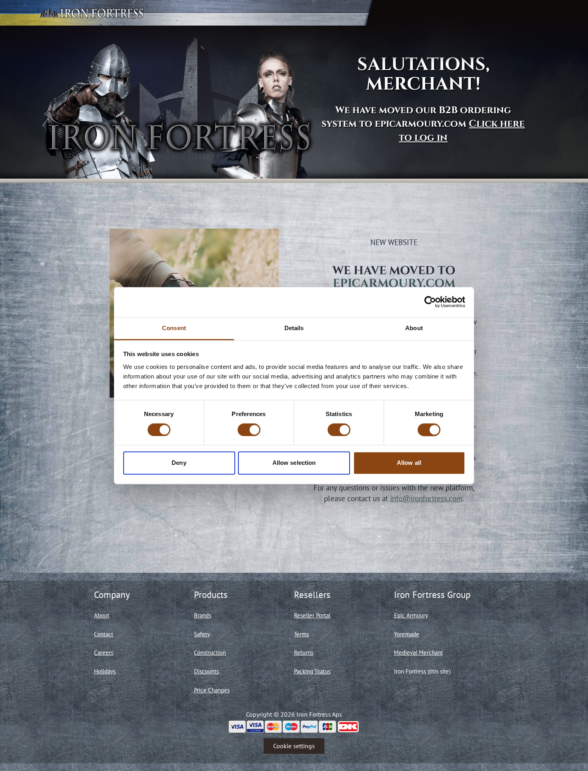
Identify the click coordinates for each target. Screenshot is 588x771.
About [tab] (414, 328)
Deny (179, 463)
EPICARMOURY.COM (394, 283)
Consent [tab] (174, 328)
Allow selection (294, 463)
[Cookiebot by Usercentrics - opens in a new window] (430, 302)
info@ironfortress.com (426, 498)
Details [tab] (294, 328)
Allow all (409, 463)
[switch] (249, 429)
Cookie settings (294, 746)
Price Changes (212, 690)
